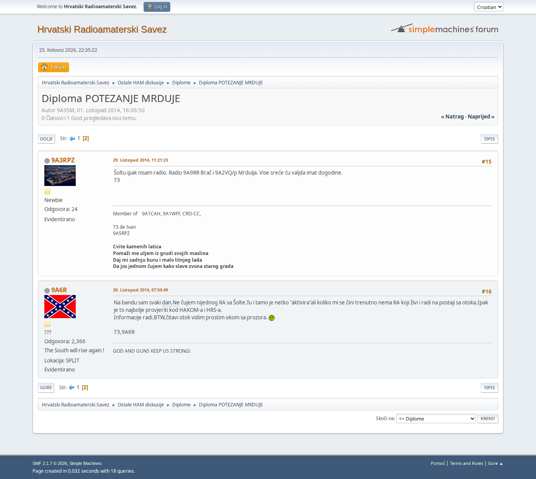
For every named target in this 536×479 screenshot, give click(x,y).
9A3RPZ (63, 160)
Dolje (46, 139)
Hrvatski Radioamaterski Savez (102, 29)
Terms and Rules (466, 463)
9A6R (59, 290)
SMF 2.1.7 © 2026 (50, 463)
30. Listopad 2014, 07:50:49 (140, 290)
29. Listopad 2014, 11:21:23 (140, 160)
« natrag (452, 116)
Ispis (489, 139)
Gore (46, 387)
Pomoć (438, 463)
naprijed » (481, 116)
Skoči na (385, 418)
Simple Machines (85, 463)
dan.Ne (171, 302)
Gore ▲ (495, 463)
